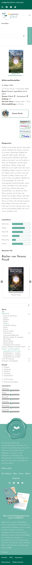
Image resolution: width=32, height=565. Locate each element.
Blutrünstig (5, 405)
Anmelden (5, 23)
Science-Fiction (8, 343)
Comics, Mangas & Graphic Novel (13, 347)
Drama (5, 318)
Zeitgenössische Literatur (11, 345)
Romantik (5, 397)
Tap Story (7, 373)
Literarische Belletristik (11, 335)
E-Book (6, 367)
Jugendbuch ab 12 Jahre (12, 351)
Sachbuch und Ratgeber (10, 361)
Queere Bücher (8, 341)
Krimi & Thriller (8, 331)
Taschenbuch (8, 375)
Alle (3, 312)
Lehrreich (5, 401)
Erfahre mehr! (6, 468)
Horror (5, 327)
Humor (5, 329)
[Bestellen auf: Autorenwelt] (25, 126)
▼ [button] (29, 333)
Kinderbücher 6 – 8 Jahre (11, 353)
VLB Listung (8, 379)
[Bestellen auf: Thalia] (25, 136)
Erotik (5, 321)
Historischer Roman (9, 325)
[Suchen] (24, 36)
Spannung (5, 388)
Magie (4, 393)
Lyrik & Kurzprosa (8, 359)
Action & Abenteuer (10, 316)
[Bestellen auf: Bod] (25, 131)
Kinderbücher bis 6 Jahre (11, 357)
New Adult (7, 339)
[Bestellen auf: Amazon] (25, 122)
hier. (10, 548)
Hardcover (7, 369)
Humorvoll (5, 410)
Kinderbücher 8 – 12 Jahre (12, 355)
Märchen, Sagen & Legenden (13, 337)
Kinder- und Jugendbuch (10, 349)
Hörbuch (7, 371)
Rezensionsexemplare (11, 382)
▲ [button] (29, 314)
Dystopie (6, 320)
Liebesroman (7, 333)
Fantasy (6, 323)
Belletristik (5, 314)
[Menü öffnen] (30, 15)
